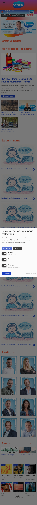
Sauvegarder (6, 274)
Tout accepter (7, 248)
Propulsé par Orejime (31, 273)
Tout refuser (17, 248)
